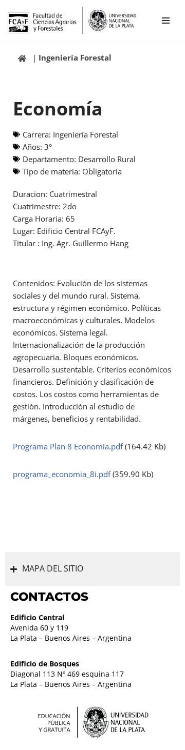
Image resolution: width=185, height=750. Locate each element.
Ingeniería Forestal (75, 57)
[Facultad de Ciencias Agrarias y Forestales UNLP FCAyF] (72, 20)
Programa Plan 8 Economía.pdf (69, 446)
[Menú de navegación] (165, 20)
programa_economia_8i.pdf (63, 474)
